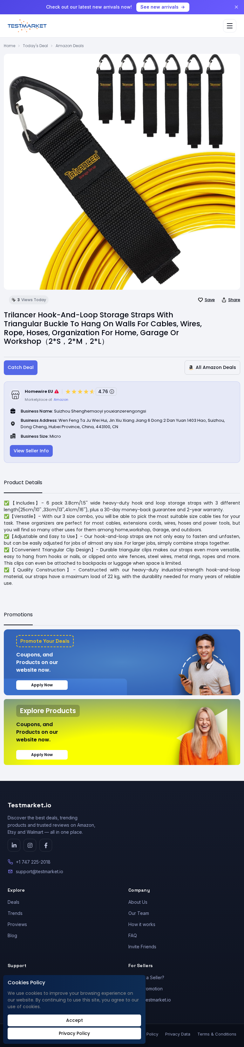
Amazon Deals (70, 45)
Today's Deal (35, 45)
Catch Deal (21, 367)
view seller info (31, 451)
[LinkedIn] (14, 845)
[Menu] (229, 25)
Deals (13, 902)
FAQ (132, 935)
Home (9, 45)
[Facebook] (45, 845)
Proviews (17, 924)
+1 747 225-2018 (33, 862)
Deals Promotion (145, 988)
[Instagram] (30, 845)
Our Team (138, 913)
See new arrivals (159, 7)
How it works (141, 924)
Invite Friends (142, 946)
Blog (12, 935)
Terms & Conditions (216, 1033)
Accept (74, 1020)
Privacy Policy (74, 1033)
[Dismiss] (236, 7)
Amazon (61, 399)
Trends (15, 913)
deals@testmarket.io (149, 999)
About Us (137, 902)
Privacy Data (177, 1033)
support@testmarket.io (39, 871)
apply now (42, 685)
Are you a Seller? (146, 977)
